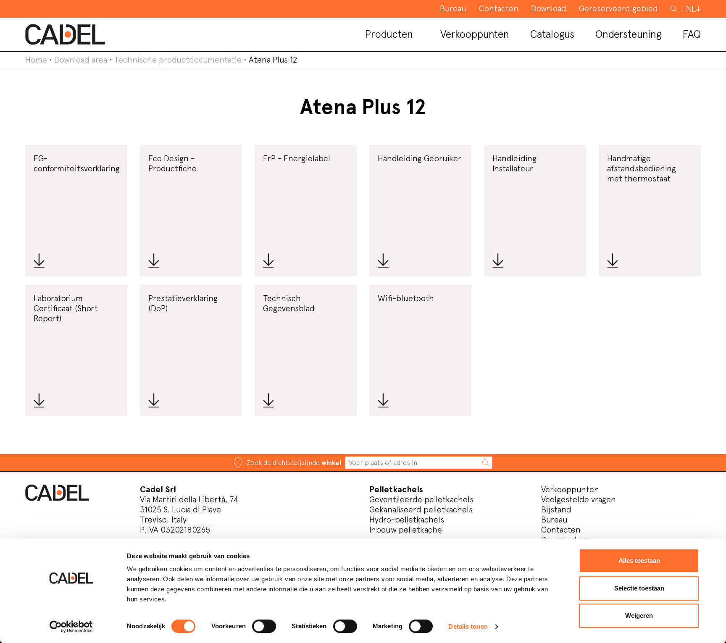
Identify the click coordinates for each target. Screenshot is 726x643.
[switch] (264, 626)
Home (36, 60)
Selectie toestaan (639, 588)
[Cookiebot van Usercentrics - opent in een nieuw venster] (71, 626)
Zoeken (674, 8)
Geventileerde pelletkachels (421, 499)
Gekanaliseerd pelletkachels (421, 509)
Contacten (561, 530)
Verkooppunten (570, 489)
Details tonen (467, 626)
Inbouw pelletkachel (406, 530)
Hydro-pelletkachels (406, 519)
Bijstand (556, 509)
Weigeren (639, 615)
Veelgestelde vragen (578, 499)
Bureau (554, 519)
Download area (80, 60)
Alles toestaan (639, 560)
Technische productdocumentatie (178, 60)
